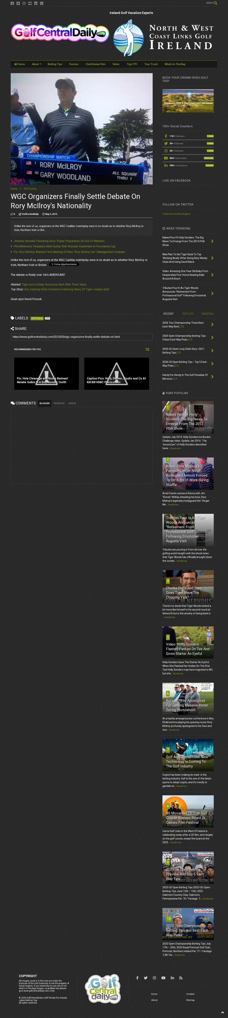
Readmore (175, 448)
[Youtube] (30, 3)
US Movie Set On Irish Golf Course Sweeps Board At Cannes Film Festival (187, 818)
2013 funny (30, 188)
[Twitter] (18, 3)
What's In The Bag (175, 64)
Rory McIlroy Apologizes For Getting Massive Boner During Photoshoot (187, 705)
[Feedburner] (41, 3)
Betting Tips (55, 64)
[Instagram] (24, 3)
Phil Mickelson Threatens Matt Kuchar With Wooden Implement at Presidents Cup (64, 246)
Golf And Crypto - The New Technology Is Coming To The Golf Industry (187, 761)
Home (21, 64)
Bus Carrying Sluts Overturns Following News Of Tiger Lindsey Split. (66, 289)
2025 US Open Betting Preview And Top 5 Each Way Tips (185, 874)
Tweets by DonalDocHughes (176, 214)
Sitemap (190, 1000)
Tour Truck (151, 64)
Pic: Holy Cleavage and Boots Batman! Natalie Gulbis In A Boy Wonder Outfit (42, 380)
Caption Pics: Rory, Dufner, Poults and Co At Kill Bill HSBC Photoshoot (116, 380)
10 (169, 918)
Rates (116, 64)
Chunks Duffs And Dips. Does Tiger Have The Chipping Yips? (184, 592)
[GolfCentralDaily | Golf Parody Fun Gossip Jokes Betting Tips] (60, 41)
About (35, 64)
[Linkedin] (35, 3)
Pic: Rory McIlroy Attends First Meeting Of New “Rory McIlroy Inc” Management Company (69, 252)
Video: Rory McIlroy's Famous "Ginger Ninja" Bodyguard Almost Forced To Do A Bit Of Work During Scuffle (187, 475)
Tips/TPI (132, 64)
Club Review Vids (96, 64)
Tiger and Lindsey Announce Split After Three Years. (54, 284)
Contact (190, 994)
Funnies (74, 64)
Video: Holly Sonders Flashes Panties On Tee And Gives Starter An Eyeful (187, 649)
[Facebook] (12, 3)
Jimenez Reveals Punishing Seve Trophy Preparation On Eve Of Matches (59, 241)
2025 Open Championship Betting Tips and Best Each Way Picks (187, 930)
